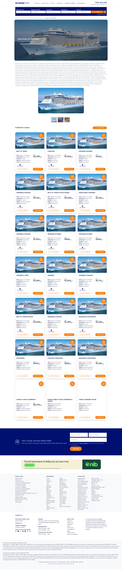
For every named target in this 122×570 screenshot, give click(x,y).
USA (61, 505)
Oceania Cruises (95, 481)
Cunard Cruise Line (82, 496)
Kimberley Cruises (19, 494)
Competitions (70, 529)
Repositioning (63, 493)
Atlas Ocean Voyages (83, 481)
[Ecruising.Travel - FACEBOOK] (16, 531)
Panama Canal (63, 491)
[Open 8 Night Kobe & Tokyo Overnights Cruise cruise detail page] (61, 389)
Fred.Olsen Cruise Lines (83, 502)
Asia (47, 484)
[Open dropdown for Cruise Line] (59, 12)
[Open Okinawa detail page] (51, 289)
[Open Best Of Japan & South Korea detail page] (51, 206)
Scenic (93, 490)
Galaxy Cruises (81, 503)
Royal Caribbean (95, 488)
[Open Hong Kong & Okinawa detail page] (82, 206)
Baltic (47, 488)
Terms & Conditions (72, 534)
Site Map (81, 562)
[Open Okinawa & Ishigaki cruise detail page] (29, 182)
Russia (61, 494)
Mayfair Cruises (81, 506)
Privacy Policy (71, 532)
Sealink (93, 493)
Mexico (61, 481)
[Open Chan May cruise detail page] (61, 140)
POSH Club (70, 527)
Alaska (48, 480)
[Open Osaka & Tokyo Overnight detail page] (20, 413)
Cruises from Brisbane (20, 484)
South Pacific (63, 499)
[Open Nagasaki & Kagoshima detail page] (82, 330)
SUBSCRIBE (76, 448)
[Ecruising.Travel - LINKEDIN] (25, 531)
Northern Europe (64, 487)
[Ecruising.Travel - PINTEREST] (27, 531)
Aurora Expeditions (82, 482)
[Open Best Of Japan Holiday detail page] (20, 330)
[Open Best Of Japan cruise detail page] (29, 140)
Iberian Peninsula (50, 508)
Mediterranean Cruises (20, 497)
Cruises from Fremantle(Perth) (22, 488)
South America (63, 497)
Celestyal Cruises (82, 491)
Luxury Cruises (19, 496)
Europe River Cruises (20, 491)
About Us (69, 520)
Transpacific (62, 502)
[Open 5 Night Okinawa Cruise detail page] (82, 413)
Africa (47, 478)
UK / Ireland (62, 503)
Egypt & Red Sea (50, 502)
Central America (50, 497)
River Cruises (18, 502)
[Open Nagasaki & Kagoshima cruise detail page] (92, 306)
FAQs (68, 526)
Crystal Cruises (81, 494)
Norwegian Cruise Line (97, 480)
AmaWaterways (81, 478)
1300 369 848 (101, 2)
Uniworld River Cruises (97, 496)
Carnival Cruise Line (82, 488)
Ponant (93, 484)
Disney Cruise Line (82, 497)
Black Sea (48, 491)
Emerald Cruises (82, 499)
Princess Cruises (95, 485)
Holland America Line (83, 505)
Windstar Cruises (95, 500)
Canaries (48, 494)
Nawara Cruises (95, 478)
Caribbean (48, 496)
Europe (48, 503)
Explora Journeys (82, 500)
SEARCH (98, 11)
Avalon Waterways (82, 484)
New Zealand (63, 484)
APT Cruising (81, 480)
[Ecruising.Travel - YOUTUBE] (18, 531)
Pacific (61, 490)
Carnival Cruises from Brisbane (22, 482)
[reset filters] (105, 12)
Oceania (62, 488)
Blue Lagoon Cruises (83, 487)
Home (16, 18)
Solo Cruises (18, 500)
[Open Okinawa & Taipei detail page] (20, 289)
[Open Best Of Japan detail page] (20, 165)
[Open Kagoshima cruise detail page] (29, 347)
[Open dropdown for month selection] (44, 12)
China (47, 499)
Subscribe (70, 524)
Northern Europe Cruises (21, 499)
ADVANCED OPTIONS (101, 14)
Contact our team (20, 527)
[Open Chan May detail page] (51, 165)
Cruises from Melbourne (21, 490)
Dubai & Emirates (50, 500)
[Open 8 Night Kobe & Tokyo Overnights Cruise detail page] (51, 413)
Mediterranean (63, 480)
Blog (68, 531)
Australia (48, 485)
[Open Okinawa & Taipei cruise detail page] (29, 265)
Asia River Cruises (19, 481)
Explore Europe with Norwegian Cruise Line (26, 493)
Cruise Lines (23, 18)
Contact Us (70, 522)
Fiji (47, 505)
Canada (48, 493)
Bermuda (48, 490)
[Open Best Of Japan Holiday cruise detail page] (29, 306)
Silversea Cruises (95, 494)
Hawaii (48, 506)
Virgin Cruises (94, 499)
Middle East (62, 482)
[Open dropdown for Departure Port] (29, 12)
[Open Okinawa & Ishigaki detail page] (20, 206)
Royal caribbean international (35, 18)
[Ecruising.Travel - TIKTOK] (30, 531)
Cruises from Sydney (20, 485)
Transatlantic (63, 500)
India (47, 509)
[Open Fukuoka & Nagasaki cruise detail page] (61, 347)
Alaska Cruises (18, 478)
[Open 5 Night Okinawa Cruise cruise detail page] (92, 389)
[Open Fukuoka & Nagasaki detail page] (51, 372)
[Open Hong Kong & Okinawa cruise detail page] (92, 182)
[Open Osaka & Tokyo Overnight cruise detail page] (29, 389)
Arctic (47, 482)
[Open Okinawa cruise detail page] (61, 265)
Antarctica (49, 481)
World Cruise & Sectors (65, 506)
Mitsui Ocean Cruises (83, 508)
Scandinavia (62, 496)
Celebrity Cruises (82, 490)
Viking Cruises (94, 497)
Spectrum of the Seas (50, 18)
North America (63, 485)
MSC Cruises (81, 509)
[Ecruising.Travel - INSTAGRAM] (23, 531)
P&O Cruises (94, 482)
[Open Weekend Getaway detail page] (82, 165)
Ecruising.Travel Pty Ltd (49, 562)
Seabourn (93, 491)
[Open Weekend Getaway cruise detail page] (92, 140)
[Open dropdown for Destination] (74, 12)
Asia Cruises (18, 480)
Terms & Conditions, (84, 443)
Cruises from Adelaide (20, 487)
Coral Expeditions (82, 493)
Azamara (80, 485)
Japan (61, 478)
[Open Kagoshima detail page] (20, 372)
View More (101, 127)
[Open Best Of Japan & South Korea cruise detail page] (61, 182)
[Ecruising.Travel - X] (20, 531)
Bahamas (48, 487)
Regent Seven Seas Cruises (98, 487)
